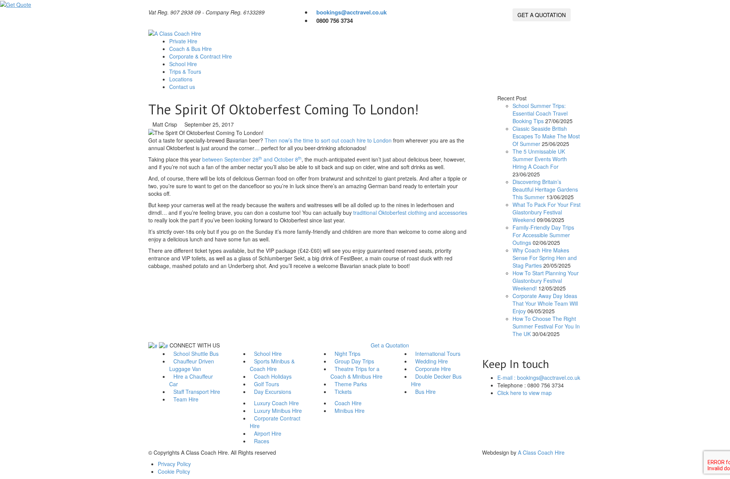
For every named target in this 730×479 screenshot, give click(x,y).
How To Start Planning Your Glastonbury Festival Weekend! (546, 280)
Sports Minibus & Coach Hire (272, 365)
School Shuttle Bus (196, 353)
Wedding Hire (431, 361)
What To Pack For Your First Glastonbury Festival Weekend (547, 212)
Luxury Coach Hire (276, 403)
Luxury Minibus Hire (278, 410)
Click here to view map (524, 393)
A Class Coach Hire (541, 452)
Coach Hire (348, 403)
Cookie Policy (174, 471)
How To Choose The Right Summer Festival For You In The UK (546, 326)
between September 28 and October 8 (252, 159)
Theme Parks (351, 384)
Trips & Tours (186, 71)
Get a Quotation (390, 345)
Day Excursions (272, 391)
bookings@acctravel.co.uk (351, 12)
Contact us (183, 86)
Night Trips (347, 353)
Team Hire (185, 399)
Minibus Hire (350, 410)
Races (261, 441)
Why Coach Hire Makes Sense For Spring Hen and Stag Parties (545, 257)
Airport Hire (267, 433)
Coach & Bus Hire (191, 48)
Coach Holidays (273, 376)
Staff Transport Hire (196, 391)
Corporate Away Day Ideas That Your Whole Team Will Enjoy (545, 303)
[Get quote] (15, 4)
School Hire (183, 64)
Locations (180, 79)
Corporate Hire (433, 369)
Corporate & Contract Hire (201, 56)
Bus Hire (425, 391)
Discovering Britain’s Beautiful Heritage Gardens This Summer (545, 189)
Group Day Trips (354, 361)
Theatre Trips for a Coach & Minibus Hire (356, 372)
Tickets (343, 391)
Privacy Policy (174, 464)
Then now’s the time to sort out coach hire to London (328, 140)
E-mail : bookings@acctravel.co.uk (538, 377)
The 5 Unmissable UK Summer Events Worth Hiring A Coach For (540, 159)
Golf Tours (266, 384)
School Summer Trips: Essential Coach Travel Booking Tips (540, 113)
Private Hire (184, 41)
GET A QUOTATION (541, 15)
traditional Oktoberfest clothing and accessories (410, 212)
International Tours (437, 353)
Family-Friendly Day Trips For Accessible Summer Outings (543, 235)
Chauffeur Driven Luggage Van (191, 365)
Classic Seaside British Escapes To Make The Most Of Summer (546, 136)
